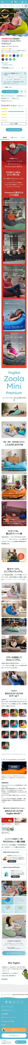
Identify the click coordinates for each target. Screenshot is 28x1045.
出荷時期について (22, 95)
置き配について (6, 98)
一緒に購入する (12, 861)
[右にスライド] (26, 13)
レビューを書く (14, 124)
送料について (16, 98)
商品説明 (5, 137)
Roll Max (20, 902)
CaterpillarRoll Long (7, 911)
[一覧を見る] (2, 33)
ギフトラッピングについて (8, 95)
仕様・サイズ (14, 137)
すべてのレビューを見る (14, 129)
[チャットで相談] (26, 6)
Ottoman (20, 910)
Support (8, 902)
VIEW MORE (4, 979)
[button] (12, 6)
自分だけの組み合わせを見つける (14, 953)
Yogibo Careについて (7, 100)
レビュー (23, 137)
